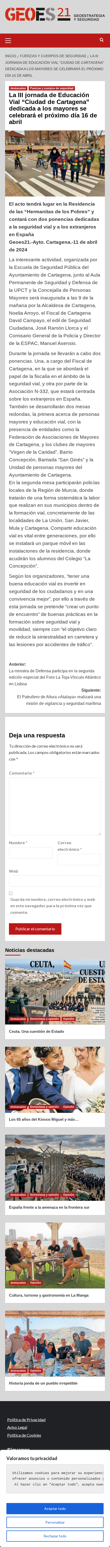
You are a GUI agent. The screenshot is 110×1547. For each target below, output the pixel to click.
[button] (10, 40)
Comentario (22, 772)
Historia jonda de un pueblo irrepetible (43, 1383)
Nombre (18, 842)
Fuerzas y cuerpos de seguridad (51, 88)
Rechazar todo (55, 1536)
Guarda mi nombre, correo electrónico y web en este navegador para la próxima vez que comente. (52, 906)
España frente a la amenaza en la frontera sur (49, 1207)
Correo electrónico (70, 846)
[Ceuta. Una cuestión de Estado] (55, 992)
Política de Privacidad (26, 1419)
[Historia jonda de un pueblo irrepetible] (55, 1344)
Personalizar (55, 1522)
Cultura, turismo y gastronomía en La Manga (49, 1295)
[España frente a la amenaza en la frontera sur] (55, 1168)
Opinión (68, 1018)
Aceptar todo (55, 1508)
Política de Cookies (24, 1435)
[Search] (101, 40)
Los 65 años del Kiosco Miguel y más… (44, 1119)
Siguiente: (59, 696)
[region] (55, 1498)
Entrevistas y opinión (44, 1018)
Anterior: (55, 674)
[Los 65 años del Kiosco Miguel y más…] (55, 1080)
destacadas (18, 88)
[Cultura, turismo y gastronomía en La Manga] (55, 1256)
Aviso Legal (17, 1427)
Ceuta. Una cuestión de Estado (36, 1031)
